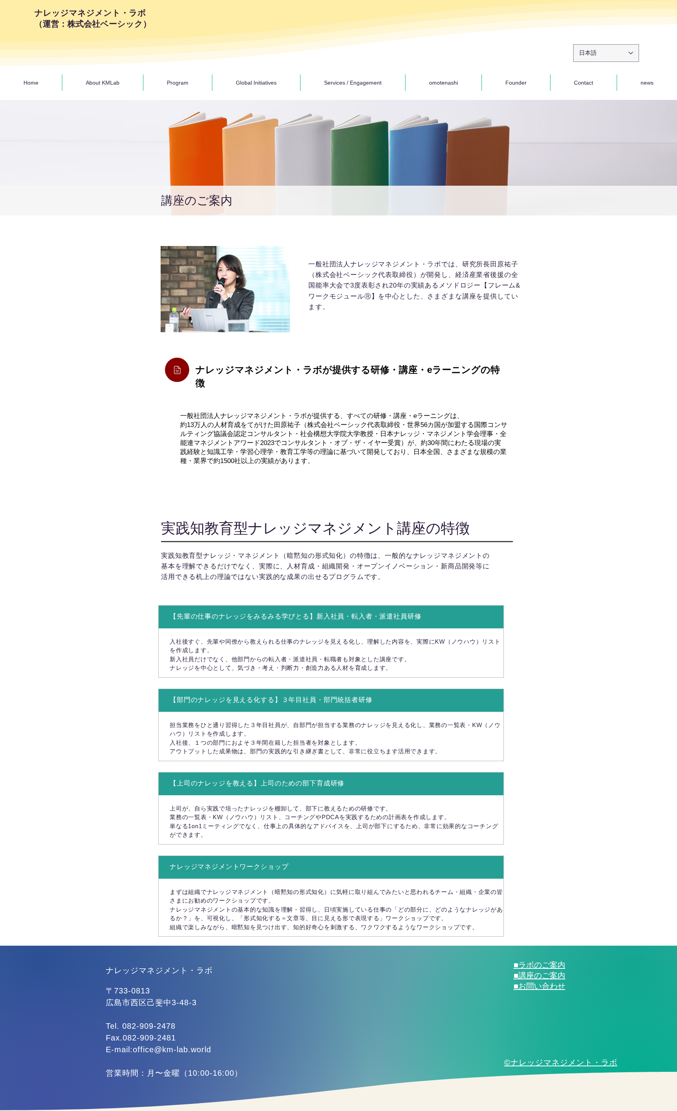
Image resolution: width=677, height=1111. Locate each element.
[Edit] (177, 370)
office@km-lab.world (172, 1049)
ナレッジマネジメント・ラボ (159, 970)
